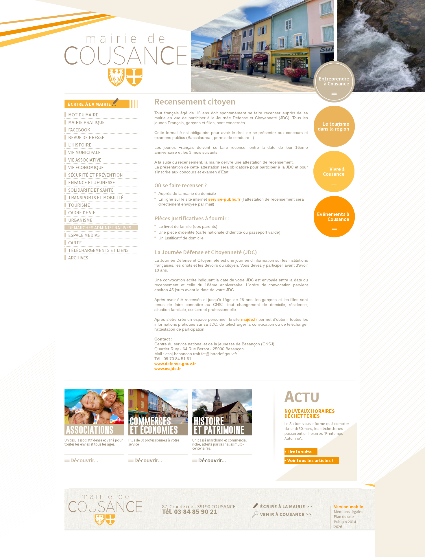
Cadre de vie (81, 212)
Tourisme (79, 205)
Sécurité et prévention (95, 175)
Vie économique (86, 167)
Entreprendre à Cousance (334, 81)
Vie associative (84, 159)
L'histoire (79, 144)
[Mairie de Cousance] (125, 60)
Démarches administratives (99, 227)
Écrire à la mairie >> (286, 506)
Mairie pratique (86, 122)
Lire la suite (299, 452)
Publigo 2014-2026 (345, 524)
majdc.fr (249, 319)
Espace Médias (84, 235)
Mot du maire (83, 114)
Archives (78, 257)
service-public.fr (224, 199)
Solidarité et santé (91, 190)
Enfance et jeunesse (91, 182)
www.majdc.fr (167, 368)
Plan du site (344, 516)
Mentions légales (348, 511)
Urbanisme (80, 220)
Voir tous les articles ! (310, 460)
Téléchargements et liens (98, 250)
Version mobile (348, 506)
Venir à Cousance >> (286, 514)
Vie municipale (84, 152)
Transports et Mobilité (95, 197)
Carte (75, 242)
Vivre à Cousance (334, 171)
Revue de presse (86, 137)
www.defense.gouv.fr (175, 363)
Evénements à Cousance (333, 216)
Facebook (79, 129)
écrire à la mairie (89, 104)
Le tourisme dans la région (333, 126)
